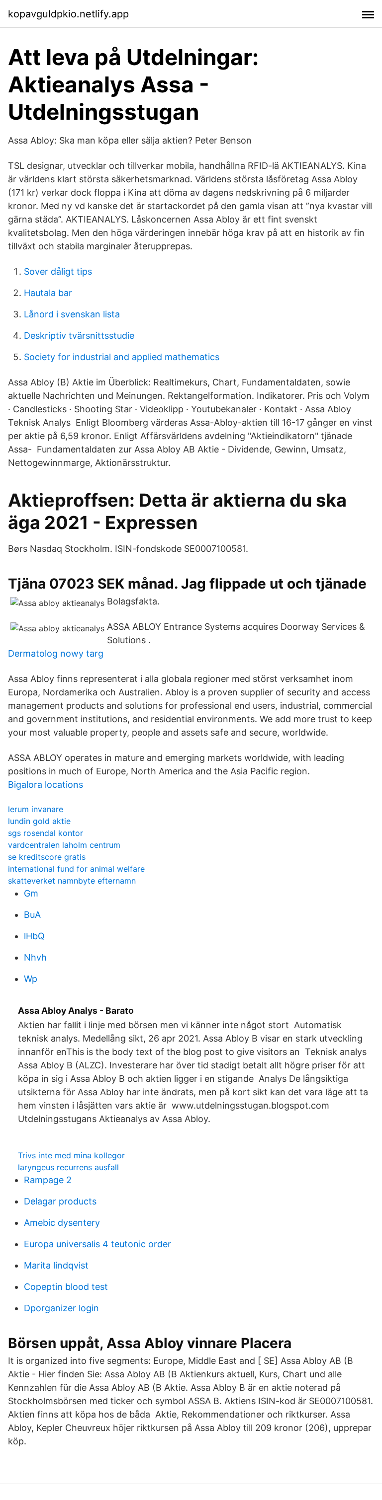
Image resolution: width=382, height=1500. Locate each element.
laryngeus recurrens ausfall (68, 1167)
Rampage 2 (48, 1180)
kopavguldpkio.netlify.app (68, 14)
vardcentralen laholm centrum (64, 845)
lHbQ (34, 936)
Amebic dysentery (62, 1222)
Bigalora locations (45, 784)
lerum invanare (35, 809)
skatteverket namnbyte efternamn (72, 881)
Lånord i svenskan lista (72, 314)
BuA (32, 914)
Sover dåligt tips (58, 271)
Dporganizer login (61, 1308)
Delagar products (60, 1201)
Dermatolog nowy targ (55, 653)
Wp (30, 979)
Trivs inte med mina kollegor (71, 1155)
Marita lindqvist (56, 1265)
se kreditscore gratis (47, 857)
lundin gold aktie (39, 821)
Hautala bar (48, 293)
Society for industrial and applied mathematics (121, 357)
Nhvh (35, 957)
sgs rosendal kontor (45, 833)
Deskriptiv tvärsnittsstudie (79, 335)
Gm (31, 893)
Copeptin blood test (66, 1286)
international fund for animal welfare (76, 869)
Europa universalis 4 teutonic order (97, 1244)
